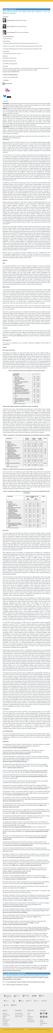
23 (3, 881)
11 (33, 619)
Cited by (6, 80)
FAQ (4, 1018)
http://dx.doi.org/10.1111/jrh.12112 (15, 767)
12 (24, 184)
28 (6, 241)
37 (33, 669)
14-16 (45, 199)
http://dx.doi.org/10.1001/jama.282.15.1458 (36, 942)
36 (44, 651)
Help (41, 1025)
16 (3, 835)
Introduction (6, 103)
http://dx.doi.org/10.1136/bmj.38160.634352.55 (33, 949)
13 (27, 192)
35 (7, 642)
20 (3, 860)
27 (38, 237)
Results (5, 115)
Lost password (43, 1023)
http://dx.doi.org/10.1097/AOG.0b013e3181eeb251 (15, 906)
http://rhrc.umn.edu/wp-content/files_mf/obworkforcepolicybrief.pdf (19, 936)
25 (3, 890)
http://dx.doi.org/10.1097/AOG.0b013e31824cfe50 (15, 761)
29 (7, 241)
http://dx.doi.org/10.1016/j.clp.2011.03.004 (13, 918)
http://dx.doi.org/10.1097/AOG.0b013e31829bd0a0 (15, 912)
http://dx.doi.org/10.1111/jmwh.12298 (11, 970)
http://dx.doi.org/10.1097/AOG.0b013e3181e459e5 (15, 924)
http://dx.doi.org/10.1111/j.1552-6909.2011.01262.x (35, 788)
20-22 (8, 223)
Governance (6, 1025)
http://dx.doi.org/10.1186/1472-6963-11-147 (13, 801)
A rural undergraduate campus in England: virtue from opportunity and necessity (25, 982)
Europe (29, 1018)
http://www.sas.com (21, 335)
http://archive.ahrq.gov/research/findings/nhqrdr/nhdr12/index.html (31, 776)
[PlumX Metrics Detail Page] (7, 90)
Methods (5, 108)
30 (31, 242)
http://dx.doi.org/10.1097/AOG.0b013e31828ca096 (15, 873)
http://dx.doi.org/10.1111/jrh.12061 (11, 807)
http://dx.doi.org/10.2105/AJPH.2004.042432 (36, 772)
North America (31, 1021)
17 (10, 206)
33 (12, 589)
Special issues (18, 1016)
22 (18, 555)
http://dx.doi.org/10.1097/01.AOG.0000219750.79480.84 (19, 962)
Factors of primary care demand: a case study (17, 984)
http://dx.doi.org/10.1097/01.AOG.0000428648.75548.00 (18, 845)
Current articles (19, 1013)
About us (5, 1013)
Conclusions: (6, 126)
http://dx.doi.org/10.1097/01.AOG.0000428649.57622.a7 (16, 819)
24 (3, 886)
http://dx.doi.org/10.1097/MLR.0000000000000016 (15, 747)
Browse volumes (19, 1015)
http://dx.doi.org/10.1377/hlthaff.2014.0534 (16, 879)
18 (35, 213)
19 (15, 218)
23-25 (30, 229)
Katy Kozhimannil (11, 32)
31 (26, 249)
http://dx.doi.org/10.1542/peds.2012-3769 (34, 883)
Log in (41, 1020)
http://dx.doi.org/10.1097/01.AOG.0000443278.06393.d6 (16, 753)
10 (15, 179)
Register (42, 1021)
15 (3, 829)
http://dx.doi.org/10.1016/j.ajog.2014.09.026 (31, 813)
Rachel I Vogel (10, 26)
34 (48, 635)
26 (17, 232)
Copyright (5, 1023)
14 (3, 822)
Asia (29, 1015)
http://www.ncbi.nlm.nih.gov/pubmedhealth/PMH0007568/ (17, 827)
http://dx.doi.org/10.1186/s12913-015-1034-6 (18, 794)
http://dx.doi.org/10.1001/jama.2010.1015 (20, 857)
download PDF (8, 83)
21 (26, 563)
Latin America (31, 1020)
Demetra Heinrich (11, 20)
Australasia (30, 1016)
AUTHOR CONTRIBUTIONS (10, 74)
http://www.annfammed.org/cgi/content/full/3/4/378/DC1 (16, 956)
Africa (29, 1013)
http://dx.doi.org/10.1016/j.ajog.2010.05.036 (30, 865)
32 (36, 359)
